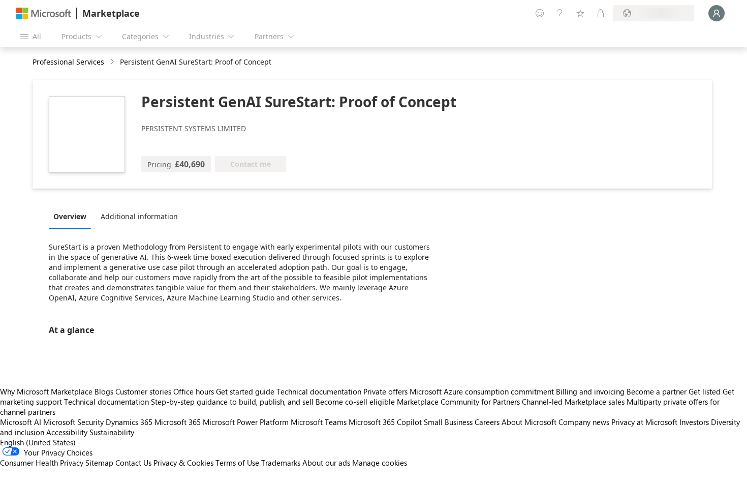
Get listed (705, 391)
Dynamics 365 (129, 422)
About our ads (326, 463)
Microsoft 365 (177, 422)
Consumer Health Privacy (41, 463)
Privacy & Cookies (183, 463)
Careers (487, 422)
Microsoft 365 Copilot (385, 422)
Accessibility (66, 432)
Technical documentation (318, 391)
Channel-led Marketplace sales (573, 402)
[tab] (72, 216)
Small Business (448, 422)
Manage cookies (379, 463)
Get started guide (245, 391)
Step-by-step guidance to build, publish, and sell (232, 402)
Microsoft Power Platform (246, 422)
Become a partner (657, 391)
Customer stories (143, 391)
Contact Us (133, 463)
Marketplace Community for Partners (458, 402)
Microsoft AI (20, 422)
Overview (69, 216)
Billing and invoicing (590, 391)
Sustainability (111, 432)
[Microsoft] (43, 13)
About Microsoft (529, 422)
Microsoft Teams (319, 422)
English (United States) (38, 442)
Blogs (104, 391)
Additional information (139, 216)
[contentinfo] (113, 62)
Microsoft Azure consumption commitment (483, 391)
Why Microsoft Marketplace (46, 391)
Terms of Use (237, 463)
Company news (583, 422)
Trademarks (280, 463)
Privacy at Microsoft (644, 422)
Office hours (193, 391)
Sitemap (99, 463)
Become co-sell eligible (355, 402)
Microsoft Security (73, 422)
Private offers (385, 391)
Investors (694, 422)
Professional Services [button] (68, 62)
